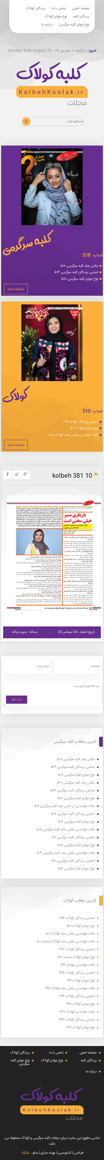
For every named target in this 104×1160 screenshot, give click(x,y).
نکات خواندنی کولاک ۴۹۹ (78, 965)
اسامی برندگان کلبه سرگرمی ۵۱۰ (73, 861)
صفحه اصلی (81, 8)
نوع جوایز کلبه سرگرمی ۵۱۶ (76, 822)
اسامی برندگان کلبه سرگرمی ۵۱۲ (73, 814)
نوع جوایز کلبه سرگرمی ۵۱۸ (79, 279)
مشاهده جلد (16, 289)
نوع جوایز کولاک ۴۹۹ (81, 981)
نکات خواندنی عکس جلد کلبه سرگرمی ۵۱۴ (66, 853)
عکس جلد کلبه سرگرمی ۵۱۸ (79, 266)
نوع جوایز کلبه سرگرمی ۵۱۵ (76, 845)
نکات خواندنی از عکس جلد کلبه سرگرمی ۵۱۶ (64, 806)
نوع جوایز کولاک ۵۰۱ (84, 428)
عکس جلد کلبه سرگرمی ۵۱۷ (76, 783)
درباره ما (47, 24)
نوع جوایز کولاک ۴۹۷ (80, 1028)
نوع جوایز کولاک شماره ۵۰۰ (76, 957)
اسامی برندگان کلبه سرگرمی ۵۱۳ (73, 791)
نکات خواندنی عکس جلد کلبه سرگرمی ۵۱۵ (65, 830)
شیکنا (25, 1153)
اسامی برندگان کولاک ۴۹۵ (77, 973)
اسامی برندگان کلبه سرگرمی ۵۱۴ (76, 272)
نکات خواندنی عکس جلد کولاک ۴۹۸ (70, 988)
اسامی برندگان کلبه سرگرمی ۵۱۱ (73, 837)
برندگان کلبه (81, 16)
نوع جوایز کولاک (56, 16)
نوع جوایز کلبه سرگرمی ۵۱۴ (76, 869)
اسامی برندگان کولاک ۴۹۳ (77, 1020)
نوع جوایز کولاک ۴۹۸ (80, 1004)
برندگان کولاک (35, 8)
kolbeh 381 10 (72, 476)
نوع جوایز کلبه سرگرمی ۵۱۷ (76, 798)
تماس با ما (59, 8)
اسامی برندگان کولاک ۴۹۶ (80, 422)
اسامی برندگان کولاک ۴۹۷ (77, 949)
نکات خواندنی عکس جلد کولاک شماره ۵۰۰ (66, 942)
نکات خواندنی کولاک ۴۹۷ (77, 1012)
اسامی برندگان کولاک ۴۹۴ (77, 996)
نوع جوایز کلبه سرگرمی (74, 24)
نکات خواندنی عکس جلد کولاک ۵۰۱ (73, 435)
